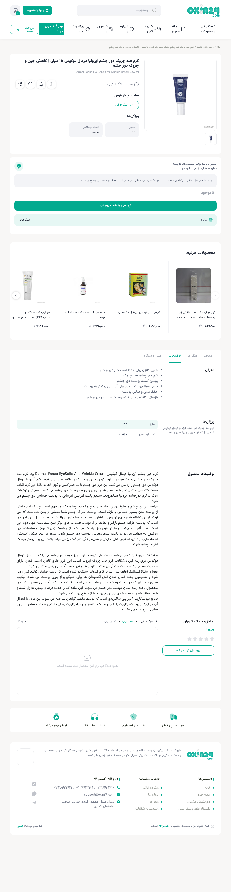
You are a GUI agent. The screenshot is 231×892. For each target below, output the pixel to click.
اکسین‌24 (163, 826)
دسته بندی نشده (205, 47)
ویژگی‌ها (192, 356)
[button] (16, 295)
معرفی (208, 356)
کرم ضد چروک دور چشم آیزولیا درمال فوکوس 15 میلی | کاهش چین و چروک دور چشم (151, 47)
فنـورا (20, 826)
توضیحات (175, 356)
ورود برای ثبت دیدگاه (188, 650)
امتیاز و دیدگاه (153, 356)
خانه (219, 47)
